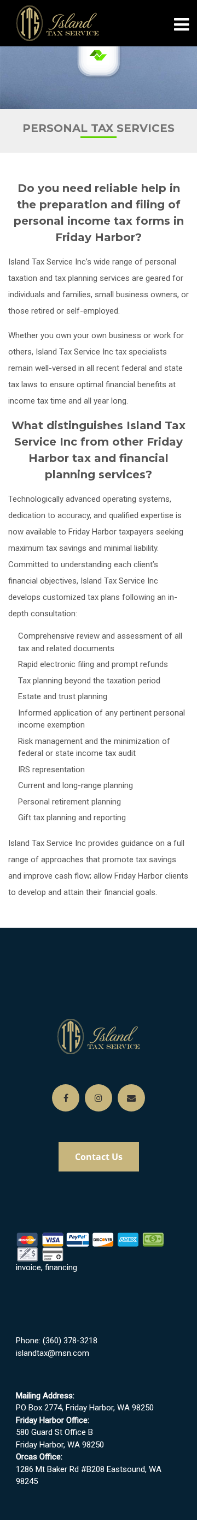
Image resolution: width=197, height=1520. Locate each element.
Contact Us (99, 1157)
